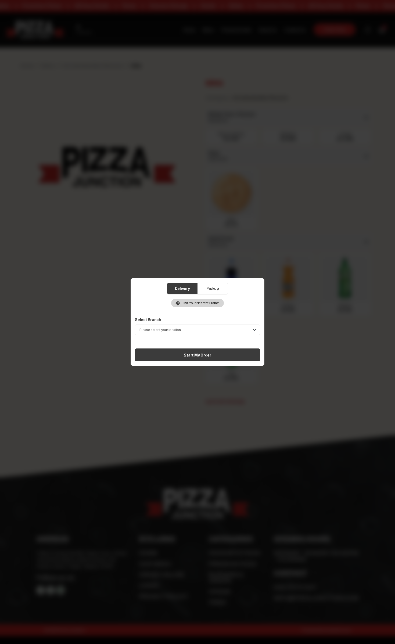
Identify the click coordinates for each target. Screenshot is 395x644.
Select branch (148, 319)
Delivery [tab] (182, 288)
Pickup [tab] (212, 288)
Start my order (197, 355)
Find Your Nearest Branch (200, 303)
